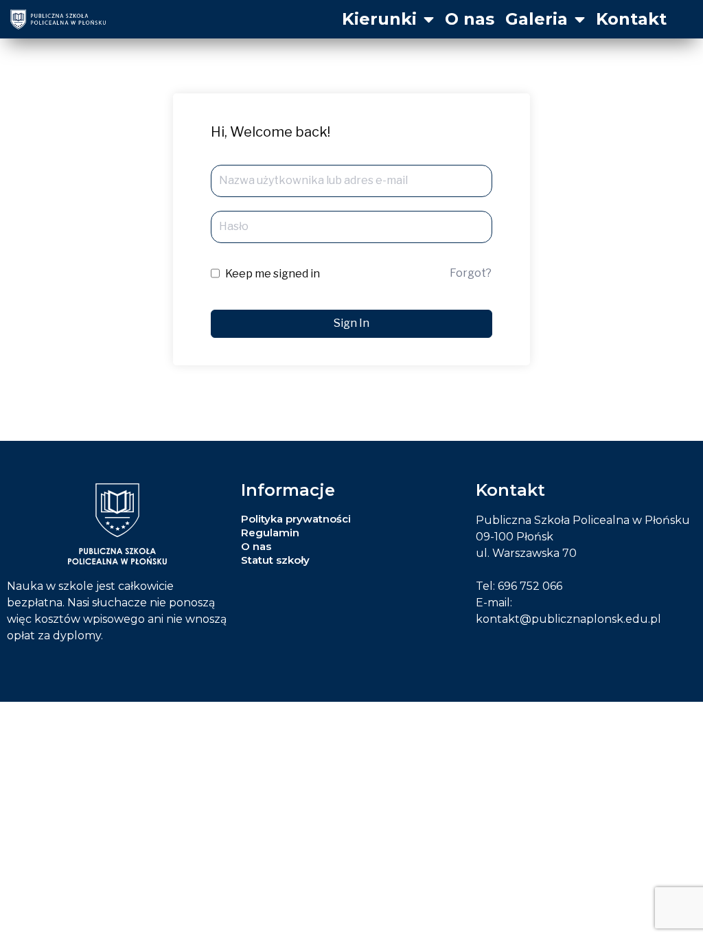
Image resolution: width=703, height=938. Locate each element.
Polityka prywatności (296, 518)
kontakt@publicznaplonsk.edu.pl (568, 619)
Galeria (536, 19)
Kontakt (631, 19)
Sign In (351, 323)
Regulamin (270, 532)
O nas (469, 19)
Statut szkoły (275, 560)
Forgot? (471, 272)
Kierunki (379, 19)
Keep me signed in (272, 273)
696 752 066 (530, 586)
